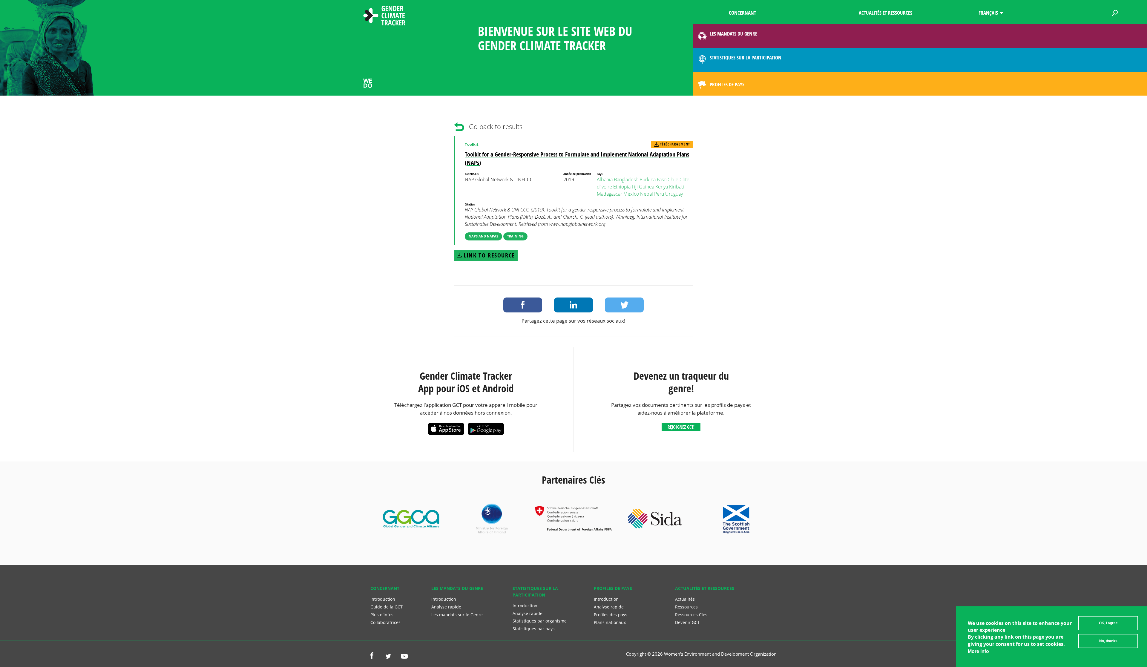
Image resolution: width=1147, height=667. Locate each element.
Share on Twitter (624, 305)
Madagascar (609, 194)
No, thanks (1108, 641)
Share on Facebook (522, 305)
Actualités (685, 599)
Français (988, 13)
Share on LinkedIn (573, 305)
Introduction (382, 599)
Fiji (635, 186)
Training (515, 236)
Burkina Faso (653, 179)
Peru (659, 194)
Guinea (646, 186)
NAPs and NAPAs (483, 236)
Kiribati (676, 186)
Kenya (661, 186)
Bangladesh (626, 179)
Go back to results (495, 126)
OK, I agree (1108, 623)
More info (978, 651)
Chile (673, 179)
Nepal (646, 194)
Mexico (631, 194)
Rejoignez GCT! (681, 427)
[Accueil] (384, 16)
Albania (605, 179)
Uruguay (674, 194)
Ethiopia (622, 186)
